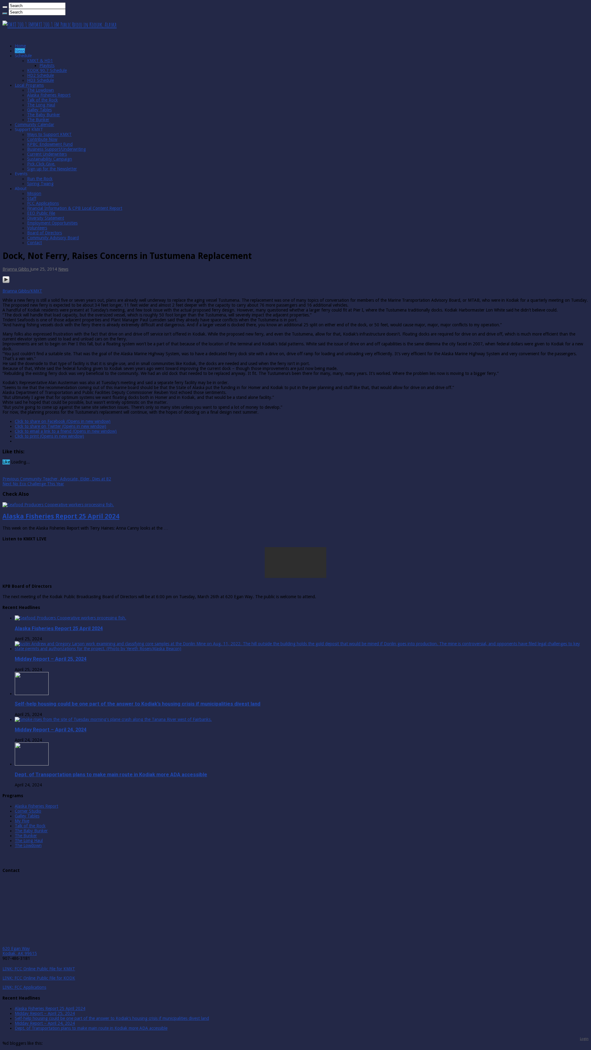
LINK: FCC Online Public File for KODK (38, 978)
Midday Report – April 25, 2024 (50, 659)
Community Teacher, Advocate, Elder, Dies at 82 (56, 478)
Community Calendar (34, 124)
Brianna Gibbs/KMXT (22, 290)
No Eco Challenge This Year (33, 483)
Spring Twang (40, 183)
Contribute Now (42, 139)
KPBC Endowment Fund (50, 144)
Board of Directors (44, 232)
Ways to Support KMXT (49, 134)
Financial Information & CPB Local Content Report (74, 208)
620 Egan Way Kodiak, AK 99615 (19, 951)
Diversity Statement (45, 218)
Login (584, 1038)
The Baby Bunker (43, 114)
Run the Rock (40, 178)
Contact (34, 242)
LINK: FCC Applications (24, 987)
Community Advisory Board (53, 237)
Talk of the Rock (42, 99)
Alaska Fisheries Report (48, 95)
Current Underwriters (47, 154)
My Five (22, 820)
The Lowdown (40, 90)
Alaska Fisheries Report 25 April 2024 (60, 516)
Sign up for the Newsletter (52, 168)
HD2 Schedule (40, 75)
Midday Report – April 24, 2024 (50, 730)
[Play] (6, 281)
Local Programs (29, 85)
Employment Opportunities (52, 223)
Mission (34, 193)
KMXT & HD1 (40, 60)
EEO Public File (41, 213)
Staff (31, 198)
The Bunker (38, 119)
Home (20, 45)
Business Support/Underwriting (56, 149)
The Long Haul (41, 104)
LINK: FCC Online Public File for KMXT (38, 968)
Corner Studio (28, 811)
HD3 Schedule (40, 80)
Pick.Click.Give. (41, 163)
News (20, 50)
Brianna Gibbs (16, 269)
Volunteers (37, 227)
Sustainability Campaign (49, 159)
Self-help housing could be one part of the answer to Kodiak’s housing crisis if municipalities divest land (137, 704)
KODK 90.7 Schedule (47, 70)
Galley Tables (39, 109)
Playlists (46, 65)
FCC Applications (43, 203)
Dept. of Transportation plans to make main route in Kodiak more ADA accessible (111, 775)
